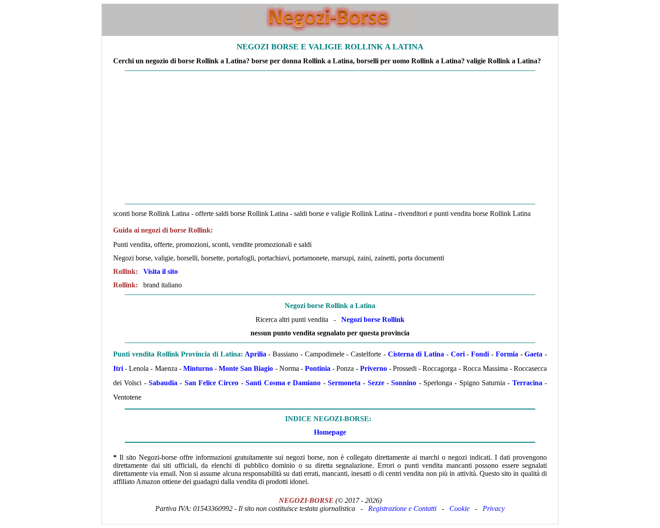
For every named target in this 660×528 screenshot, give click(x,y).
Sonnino (403, 383)
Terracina (527, 383)
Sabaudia (163, 383)
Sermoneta (344, 383)
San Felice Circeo (212, 383)
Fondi (480, 354)
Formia (507, 354)
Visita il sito (160, 271)
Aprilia (255, 354)
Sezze (376, 383)
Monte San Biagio (246, 368)
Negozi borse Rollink (373, 319)
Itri (118, 368)
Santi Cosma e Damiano (283, 383)
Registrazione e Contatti (402, 508)
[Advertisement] (330, 137)
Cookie (459, 508)
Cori (458, 354)
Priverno (373, 368)
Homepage (330, 432)
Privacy (494, 508)
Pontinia (317, 368)
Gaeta (533, 354)
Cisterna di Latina (416, 354)
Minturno (198, 368)
